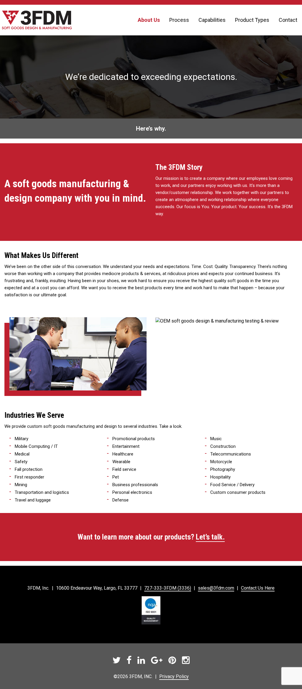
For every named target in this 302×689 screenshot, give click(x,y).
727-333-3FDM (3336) (167, 588)
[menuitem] (149, 20)
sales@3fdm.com (216, 588)
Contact (288, 20)
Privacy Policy (174, 676)
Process (179, 20)
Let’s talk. (210, 537)
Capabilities (212, 20)
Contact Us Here (258, 588)
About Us (149, 20)
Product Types (252, 20)
